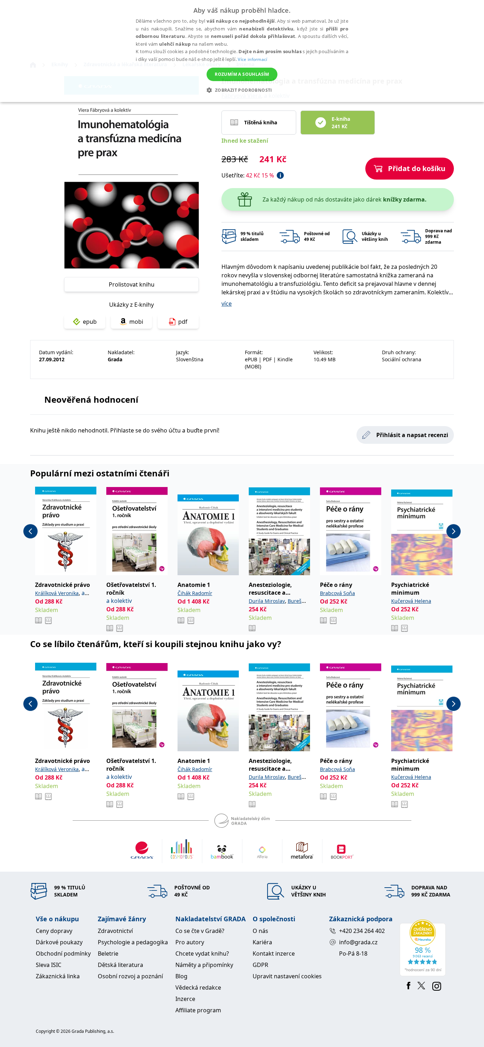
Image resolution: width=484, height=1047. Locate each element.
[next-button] (453, 531)
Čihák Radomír (195, 593)
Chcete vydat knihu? (202, 953)
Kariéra (262, 942)
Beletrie (108, 953)
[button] (242, 90)
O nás (260, 931)
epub (90, 322)
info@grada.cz (358, 942)
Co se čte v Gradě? (199, 931)
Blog (181, 976)
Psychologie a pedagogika (133, 942)
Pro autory (189, 942)
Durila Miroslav (267, 601)
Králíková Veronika (57, 593)
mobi (136, 322)
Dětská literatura (120, 965)
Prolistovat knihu (131, 284)
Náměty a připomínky (204, 965)
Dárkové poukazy (59, 942)
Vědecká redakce (198, 987)
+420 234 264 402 (362, 931)
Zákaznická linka (58, 976)
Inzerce (185, 999)
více (226, 303)
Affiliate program (198, 1010)
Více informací (252, 59)
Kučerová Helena (411, 601)
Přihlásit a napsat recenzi (412, 435)
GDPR (260, 965)
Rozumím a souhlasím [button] (242, 74)
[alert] (242, 51)
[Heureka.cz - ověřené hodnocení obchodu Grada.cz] (424, 947)
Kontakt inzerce (274, 953)
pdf (182, 322)
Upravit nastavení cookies (287, 976)
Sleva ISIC (48, 965)
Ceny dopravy (54, 931)
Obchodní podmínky (63, 953)
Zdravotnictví (115, 931)
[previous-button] (30, 531)
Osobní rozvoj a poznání (130, 976)
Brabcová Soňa (337, 593)
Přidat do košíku (416, 168)
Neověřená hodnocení (91, 399)
